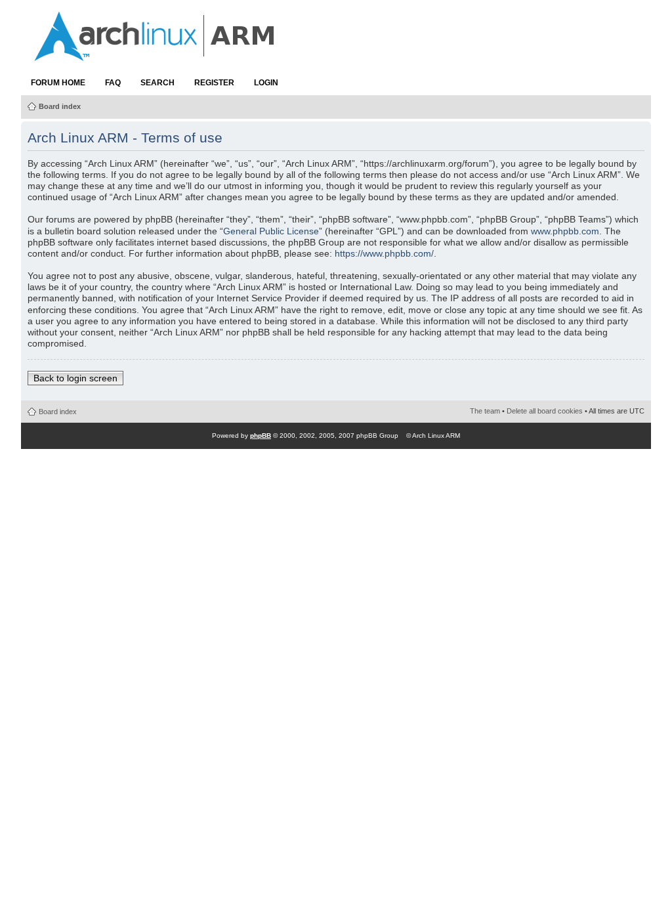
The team (485, 411)
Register (214, 82)
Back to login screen (75, 378)
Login (266, 82)
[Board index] (155, 54)
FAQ (113, 82)
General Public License (271, 231)
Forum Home (58, 82)
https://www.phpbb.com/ (384, 253)
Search (157, 82)
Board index (60, 106)
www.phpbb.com (565, 231)
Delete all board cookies (545, 411)
